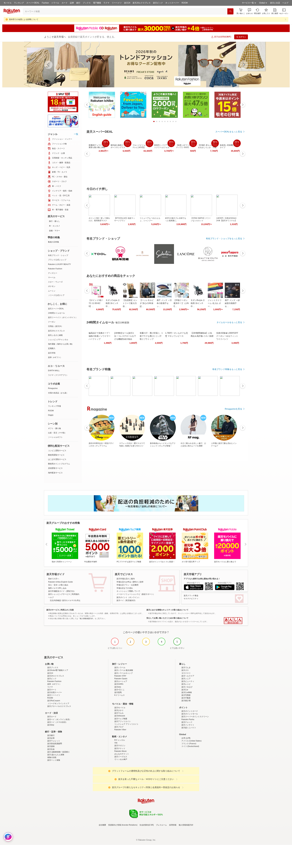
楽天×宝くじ (119, 690)
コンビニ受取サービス (57, 451)
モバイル (8, 3)
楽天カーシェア (120, 681)
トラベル (55, 3)
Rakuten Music (120, 751)
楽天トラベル (119, 667)
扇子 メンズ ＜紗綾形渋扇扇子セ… (232, 303)
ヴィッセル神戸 (120, 759)
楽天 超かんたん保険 (55, 755)
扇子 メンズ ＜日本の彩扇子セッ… (164, 303)
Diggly (50, 415)
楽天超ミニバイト (188, 728)
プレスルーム (161, 825)
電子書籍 (97, 3)
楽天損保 (51, 746)
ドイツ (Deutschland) (190, 746)
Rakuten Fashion (55, 269)
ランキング (19, 3)
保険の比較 (51, 757)
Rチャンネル (119, 740)
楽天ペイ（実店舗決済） (126, 600)
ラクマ (106, 3)
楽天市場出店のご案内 (125, 579)
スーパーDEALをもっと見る (228, 131)
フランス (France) (188, 744)
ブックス (87, 3)
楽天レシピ (186, 684)
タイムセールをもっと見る (229, 322)
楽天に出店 (275, 3)
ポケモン (51, 286)
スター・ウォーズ (55, 282)
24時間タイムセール (56, 313)
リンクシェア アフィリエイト (126, 724)
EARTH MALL (54, 371)
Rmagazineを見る (233, 409)
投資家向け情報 (114, 825)
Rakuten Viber (120, 730)
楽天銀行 (51, 735)
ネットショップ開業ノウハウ (128, 591)
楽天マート (51, 690)
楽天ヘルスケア (187, 676)
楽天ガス (185, 670)
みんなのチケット (121, 754)
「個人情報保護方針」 (86, 618)
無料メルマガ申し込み (57, 588)
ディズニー (52, 273)
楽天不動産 (186, 698)
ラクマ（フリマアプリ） (58, 375)
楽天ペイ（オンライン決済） (59, 719)
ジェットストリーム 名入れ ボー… (215, 303)
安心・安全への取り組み (58, 585)
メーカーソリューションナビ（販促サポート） (135, 594)
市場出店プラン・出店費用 (127, 585)
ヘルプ (285, 3)
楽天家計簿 (186, 701)
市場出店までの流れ (124, 588)
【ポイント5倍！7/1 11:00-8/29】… (96, 303)
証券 (72, 3)
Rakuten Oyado (120, 679)
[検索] (230, 11)
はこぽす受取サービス (57, 459)
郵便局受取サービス (56, 455)
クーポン (51, 322)
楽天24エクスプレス (142, 3)
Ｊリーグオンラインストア (58, 703)
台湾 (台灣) (185, 738)
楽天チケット (119, 748)
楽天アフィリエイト (122, 721)
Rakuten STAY (120, 676)
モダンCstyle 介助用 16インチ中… (113, 303)
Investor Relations (129, 825)
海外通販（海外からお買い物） (61, 344)
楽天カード (51, 717)
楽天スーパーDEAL (56, 309)
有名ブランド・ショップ (58, 255)
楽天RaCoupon (53, 701)
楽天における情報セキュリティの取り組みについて (167, 610)
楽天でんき (186, 667)
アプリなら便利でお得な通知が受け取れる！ (202, 579)
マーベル (51, 277)
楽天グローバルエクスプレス (59, 706)
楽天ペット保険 (53, 760)
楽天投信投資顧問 (54, 744)
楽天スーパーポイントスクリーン (195, 717)
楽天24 (127, 3)
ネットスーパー (172, 3)
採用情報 (172, 825)
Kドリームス (119, 695)
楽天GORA (118, 684)
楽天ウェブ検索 (120, 719)
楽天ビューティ (187, 681)
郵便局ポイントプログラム (59, 464)
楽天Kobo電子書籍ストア (57, 670)
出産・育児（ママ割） (57, 433)
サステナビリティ (191, 599)
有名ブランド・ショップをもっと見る (224, 238)
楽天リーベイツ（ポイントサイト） (62, 317)
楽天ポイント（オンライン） (128, 597)
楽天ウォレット (53, 741)
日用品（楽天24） (55, 326)
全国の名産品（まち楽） (58, 393)
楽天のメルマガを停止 (71, 600)
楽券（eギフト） (55, 357)
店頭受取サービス (55, 468)
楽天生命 (51, 749)
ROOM (185, 3)
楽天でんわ (118, 713)
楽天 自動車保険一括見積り (58, 752)
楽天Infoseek (119, 716)
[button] (249, 11)
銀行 (78, 3)
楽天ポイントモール (189, 714)
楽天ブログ (118, 727)
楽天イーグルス (120, 757)
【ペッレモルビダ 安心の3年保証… (147, 303)
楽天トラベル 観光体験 (123, 670)
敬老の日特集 (53, 242)
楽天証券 (51, 738)
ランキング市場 (54, 406)
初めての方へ (53, 579)
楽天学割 (51, 353)
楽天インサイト (187, 725)
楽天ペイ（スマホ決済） (57, 722)
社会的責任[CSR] (147, 825)
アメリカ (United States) (191, 741)
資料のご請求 (137, 582)
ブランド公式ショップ (57, 260)
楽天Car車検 (186, 692)
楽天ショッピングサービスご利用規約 (63, 594)
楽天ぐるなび (186, 687)
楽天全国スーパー (54, 692)
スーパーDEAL (32, 3)
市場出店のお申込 (123, 582)
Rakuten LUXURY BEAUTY (59, 264)
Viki (115, 743)
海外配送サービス (55, 473)
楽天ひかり (118, 710)
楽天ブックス (52, 667)
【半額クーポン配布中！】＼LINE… (181, 303)
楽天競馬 (118, 692)
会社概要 (102, 825)
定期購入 (51, 348)
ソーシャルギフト (55, 437)
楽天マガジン (119, 745)
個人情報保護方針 (186, 825)
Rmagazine (53, 388)
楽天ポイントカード (189, 711)
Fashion (45, 3)
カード (65, 3)
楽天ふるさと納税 (55, 335)
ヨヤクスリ (186, 673)
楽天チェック (186, 722)
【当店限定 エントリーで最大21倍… (130, 303)
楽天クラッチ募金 (191, 596)
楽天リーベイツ (53, 695)
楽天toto (117, 687)
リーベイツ (117, 3)
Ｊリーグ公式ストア (56, 295)
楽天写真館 (186, 695)
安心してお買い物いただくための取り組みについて (167, 618)
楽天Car (184, 690)
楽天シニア (186, 679)
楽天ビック (158, 3)
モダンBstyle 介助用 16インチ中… (198, 303)
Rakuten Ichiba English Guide (60, 582)
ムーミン (51, 291)
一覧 (76, 134)
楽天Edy (50, 725)
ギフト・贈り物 (54, 428)
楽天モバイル (119, 708)
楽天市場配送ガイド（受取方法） (62, 591)
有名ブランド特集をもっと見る (227, 369)
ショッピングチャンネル (58, 340)
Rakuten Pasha (187, 719)
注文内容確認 (55, 600)
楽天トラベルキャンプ (123, 673)
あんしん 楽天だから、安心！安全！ (233, 620)
